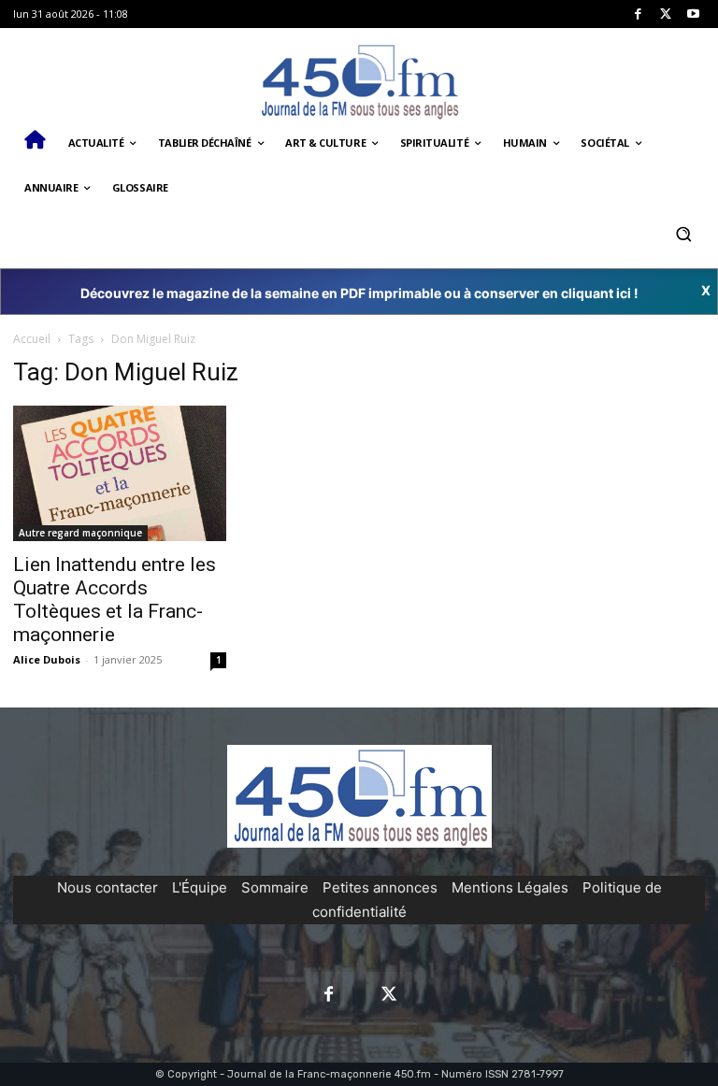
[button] (683, 233)
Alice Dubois (46, 659)
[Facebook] (638, 14)
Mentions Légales (510, 887)
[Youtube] (693, 14)
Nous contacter (107, 887)
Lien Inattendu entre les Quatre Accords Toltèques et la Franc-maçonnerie (114, 599)
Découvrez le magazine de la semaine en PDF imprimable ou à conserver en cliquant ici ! (359, 293)
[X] (666, 14)
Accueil (31, 339)
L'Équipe (199, 887)
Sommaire (275, 887)
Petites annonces (380, 887)
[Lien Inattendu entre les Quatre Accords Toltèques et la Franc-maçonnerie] (119, 473)
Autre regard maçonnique (80, 532)
